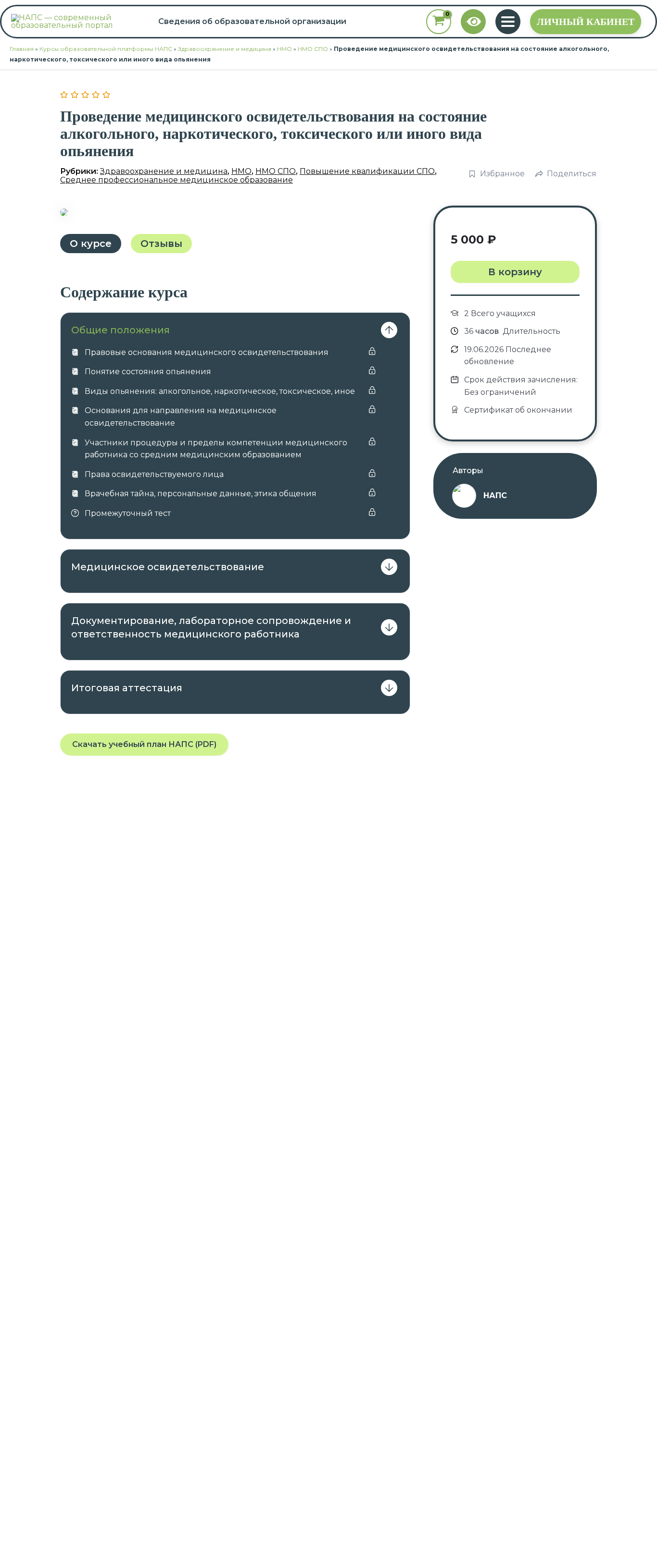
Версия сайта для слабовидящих (474, 21)
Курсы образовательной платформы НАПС (105, 48)
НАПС (495, 495)
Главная (22, 48)
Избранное (502, 173)
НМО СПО (313, 48)
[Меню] (507, 21)
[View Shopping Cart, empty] (438, 21)
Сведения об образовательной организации (252, 21)
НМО (284, 48)
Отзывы (161, 243)
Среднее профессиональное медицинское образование (176, 179)
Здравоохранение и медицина (224, 48)
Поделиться (571, 173)
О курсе (91, 243)
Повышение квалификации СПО (367, 171)
